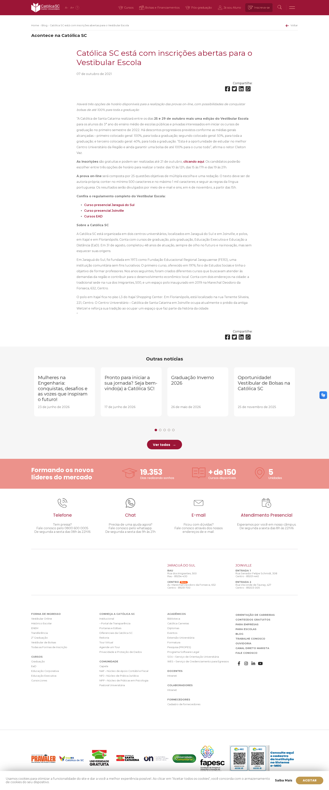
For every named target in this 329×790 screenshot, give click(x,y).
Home (35, 25)
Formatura (173, 642)
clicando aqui (193, 161)
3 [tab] (164, 430)
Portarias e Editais (110, 628)
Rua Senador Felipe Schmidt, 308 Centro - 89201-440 (256, 575)
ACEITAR (310, 780)
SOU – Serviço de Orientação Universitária (193, 656)
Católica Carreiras (178, 623)
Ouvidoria (243, 643)
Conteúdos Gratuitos (253, 619)
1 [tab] (156, 430)
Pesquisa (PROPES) (179, 647)
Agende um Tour (109, 647)
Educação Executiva (43, 675)
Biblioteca (173, 618)
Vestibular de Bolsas (43, 642)
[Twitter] (234, 88)
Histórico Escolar (41, 623)
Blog (44, 25)
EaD (33, 666)
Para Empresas (247, 624)
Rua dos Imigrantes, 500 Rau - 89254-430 (182, 575)
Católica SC (45, 7)
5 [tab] (173, 430)
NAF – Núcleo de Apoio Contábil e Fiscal (123, 671)
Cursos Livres (39, 680)
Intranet (172, 675)
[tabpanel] (64, 391)
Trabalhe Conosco (250, 638)
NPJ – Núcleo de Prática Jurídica (119, 675)
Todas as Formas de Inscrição (49, 647)
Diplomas (173, 628)
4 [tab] (169, 430)
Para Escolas (246, 629)
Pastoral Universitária (112, 685)
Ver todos (161, 444)
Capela (103, 666)
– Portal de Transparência (114, 623)
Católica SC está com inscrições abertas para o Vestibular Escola (89, 25)
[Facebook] (227, 88)
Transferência (39, 633)
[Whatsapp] (248, 88)
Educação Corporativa (45, 671)
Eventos (172, 633)
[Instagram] (246, 663)
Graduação (38, 661)
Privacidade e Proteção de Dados (120, 652)
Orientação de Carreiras (255, 614)
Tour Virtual (106, 642)
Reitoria (104, 637)
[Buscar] (279, 7)
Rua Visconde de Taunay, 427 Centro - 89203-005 (253, 586)
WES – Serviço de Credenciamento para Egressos (198, 661)
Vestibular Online (41, 618)
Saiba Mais (283, 780)
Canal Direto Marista (252, 648)
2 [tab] (160, 430)
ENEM (34, 628)
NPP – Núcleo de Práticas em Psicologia (123, 680)
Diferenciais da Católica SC (116, 633)
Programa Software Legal (183, 652)
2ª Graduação (39, 637)
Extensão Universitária (180, 637)
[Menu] (292, 8)
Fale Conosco (246, 653)
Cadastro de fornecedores (183, 704)
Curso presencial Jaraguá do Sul (109, 205)
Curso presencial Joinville (104, 210)
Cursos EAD (93, 216)
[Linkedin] (241, 88)
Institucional (106, 618)
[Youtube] (260, 663)
